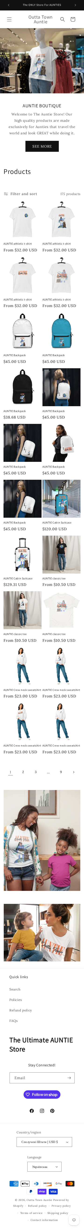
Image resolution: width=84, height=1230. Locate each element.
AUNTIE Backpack (15, 355)
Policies (15, 1000)
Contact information (44, 1220)
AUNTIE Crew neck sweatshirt (22, 690)
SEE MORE (42, 146)
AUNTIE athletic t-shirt (18, 243)
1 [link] (10, 772)
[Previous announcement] (9, 5)
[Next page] (73, 772)
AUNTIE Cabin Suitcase (57, 522)
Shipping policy (58, 1213)
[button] (9, 19)
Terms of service (31, 1213)
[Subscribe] (69, 1077)
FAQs (13, 1021)
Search (15, 989)
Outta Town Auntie (39, 1200)
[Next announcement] (75, 5)
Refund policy (20, 1010)
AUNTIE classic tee (54, 578)
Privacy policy (61, 1205)
